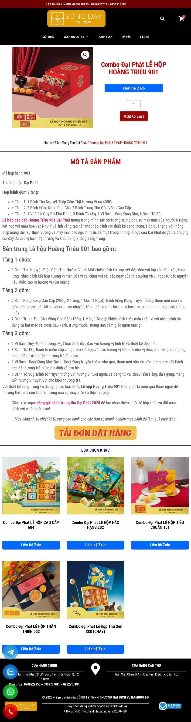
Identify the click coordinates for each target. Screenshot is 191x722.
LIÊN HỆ (144, 36)
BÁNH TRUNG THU (74, 36)
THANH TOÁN (104, 36)
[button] (162, 18)
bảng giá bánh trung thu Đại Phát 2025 (68, 403)
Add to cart (134, 116)
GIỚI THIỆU (48, 36)
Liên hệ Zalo (134, 88)
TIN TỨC (126, 36)
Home (48, 143)
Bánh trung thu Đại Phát (71, 143)
